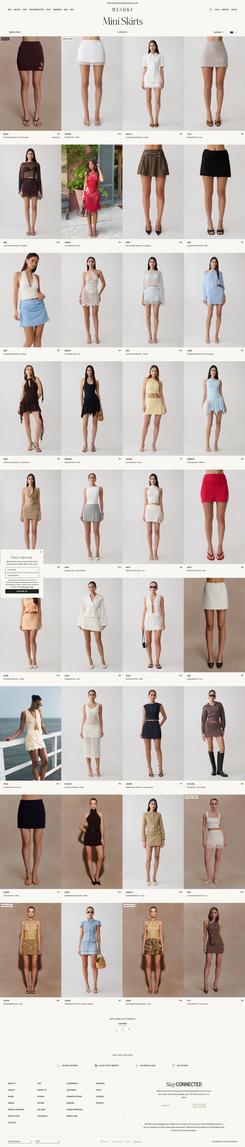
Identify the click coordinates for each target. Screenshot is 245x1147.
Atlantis (69, 784)
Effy (189, 1001)
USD (37, 1141)
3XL (56, 127)
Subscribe (199, 1106)
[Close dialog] (40, 552)
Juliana (129, 459)
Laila (190, 134)
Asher (129, 1001)
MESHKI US (219, 1141)
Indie (189, 242)
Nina (5, 242)
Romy (129, 242)
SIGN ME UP (22, 591)
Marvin (68, 242)
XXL (48, 127)
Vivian (6, 676)
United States (14, 1141)
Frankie (68, 134)
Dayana (7, 892)
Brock (6, 134)
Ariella (129, 134)
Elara (68, 676)
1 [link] (116, 1029)
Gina (189, 676)
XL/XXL (111, 236)
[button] (10, 10)
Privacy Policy (24, 587)
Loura (190, 351)
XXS (5, 127)
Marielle (130, 892)
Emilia (68, 892)
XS (13, 127)
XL (41, 127)
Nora (6, 459)
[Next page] (129, 1029)
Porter (6, 1001)
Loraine (129, 784)
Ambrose (69, 459)
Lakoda (68, 1001)
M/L (92, 236)
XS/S (72, 236)
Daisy (67, 567)
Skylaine (191, 784)
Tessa (129, 676)
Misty (129, 567)
